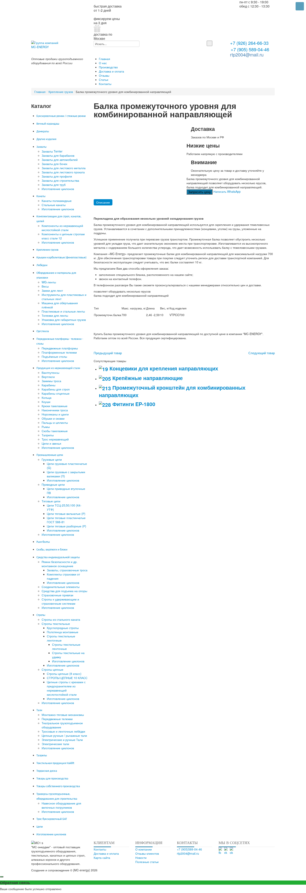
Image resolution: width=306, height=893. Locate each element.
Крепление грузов (61, 92)
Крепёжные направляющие (147, 378)
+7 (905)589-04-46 (189, 849)
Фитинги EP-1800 (133, 404)
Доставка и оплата (106, 853)
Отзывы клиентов (147, 853)
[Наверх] (157, 870)
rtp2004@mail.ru (247, 54)
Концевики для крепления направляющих (163, 368)
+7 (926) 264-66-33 (249, 43)
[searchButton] (209, 43)
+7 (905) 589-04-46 (249, 49)
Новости (141, 857)
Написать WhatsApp (227, 191)
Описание (103, 202)
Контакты (100, 849)
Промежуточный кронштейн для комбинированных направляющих (172, 391)
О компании (143, 849)
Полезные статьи (147, 862)
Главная (40, 92)
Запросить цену (199, 192)
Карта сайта (102, 857)
